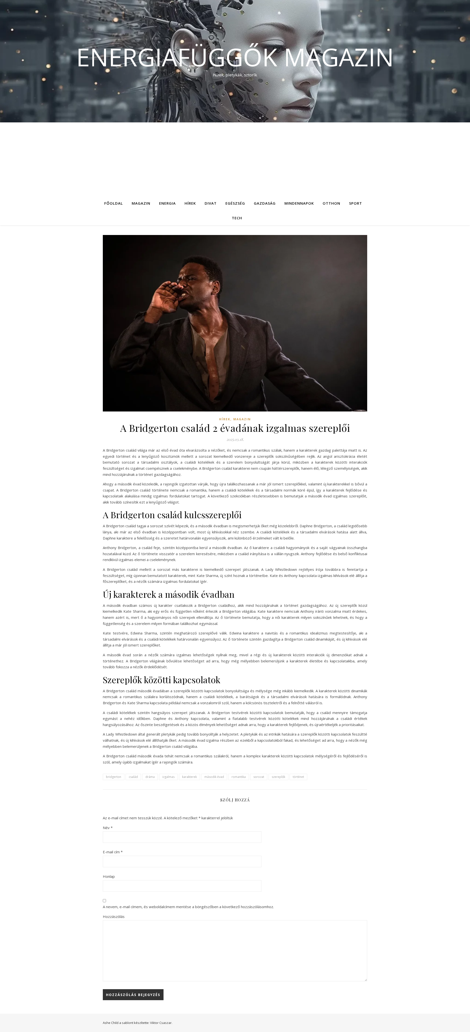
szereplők (278, 777)
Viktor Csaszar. (161, 1022)
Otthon (331, 203)
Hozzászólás (114, 916)
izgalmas (168, 777)
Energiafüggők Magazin (235, 57)
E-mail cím (113, 851)
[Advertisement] (235, 159)
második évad (214, 777)
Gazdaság (265, 203)
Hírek (190, 203)
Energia (167, 203)
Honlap (109, 876)
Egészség (235, 203)
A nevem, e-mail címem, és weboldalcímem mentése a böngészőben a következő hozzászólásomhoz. (188, 906)
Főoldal (113, 203)
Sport (355, 203)
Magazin (141, 203)
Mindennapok (299, 203)
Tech (237, 217)
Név (108, 827)
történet (298, 777)
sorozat (258, 777)
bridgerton (113, 777)
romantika (239, 777)
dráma (150, 777)
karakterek (189, 777)
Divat (211, 203)
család (133, 777)
